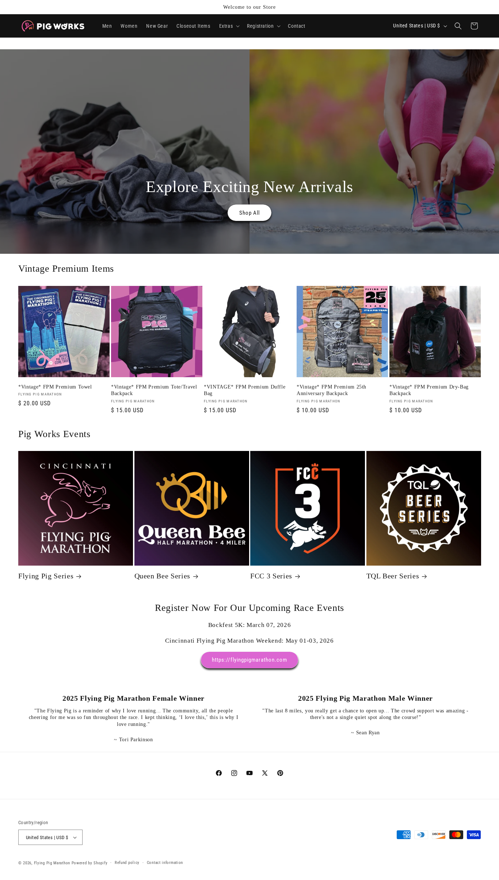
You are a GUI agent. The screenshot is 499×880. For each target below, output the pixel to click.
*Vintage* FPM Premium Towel (55, 387)
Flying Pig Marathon (52, 863)
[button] (229, 26)
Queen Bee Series (162, 576)
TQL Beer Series (392, 576)
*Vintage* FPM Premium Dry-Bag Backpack (429, 390)
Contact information (165, 862)
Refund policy (127, 862)
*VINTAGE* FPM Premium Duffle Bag (244, 390)
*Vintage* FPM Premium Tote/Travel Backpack (154, 390)
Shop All (249, 213)
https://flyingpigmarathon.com (249, 660)
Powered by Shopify (90, 863)
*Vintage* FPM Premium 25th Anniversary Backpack (331, 390)
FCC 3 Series (271, 576)
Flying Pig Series (45, 576)
